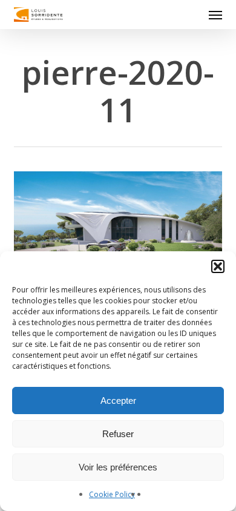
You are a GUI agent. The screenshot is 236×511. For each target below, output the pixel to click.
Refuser (118, 434)
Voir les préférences (118, 467)
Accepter (118, 400)
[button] (218, 266)
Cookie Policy (112, 494)
